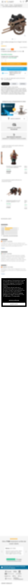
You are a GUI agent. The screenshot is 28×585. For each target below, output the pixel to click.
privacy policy (16, 296)
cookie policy (7, 296)
